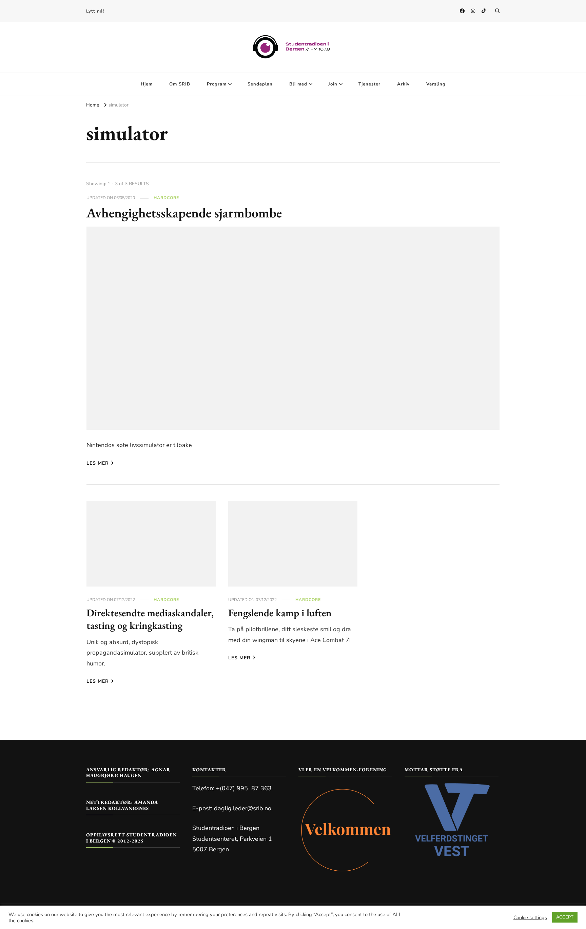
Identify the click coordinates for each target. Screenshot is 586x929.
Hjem (147, 84)
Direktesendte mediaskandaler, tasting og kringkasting (150, 619)
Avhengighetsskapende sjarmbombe (184, 212)
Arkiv (403, 84)
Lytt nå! (95, 11)
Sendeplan (260, 84)
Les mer (97, 463)
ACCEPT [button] (564, 917)
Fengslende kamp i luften (280, 612)
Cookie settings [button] (530, 917)
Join (332, 84)
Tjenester (369, 84)
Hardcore (166, 197)
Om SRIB (179, 84)
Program (217, 84)
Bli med (298, 84)
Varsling (436, 84)
